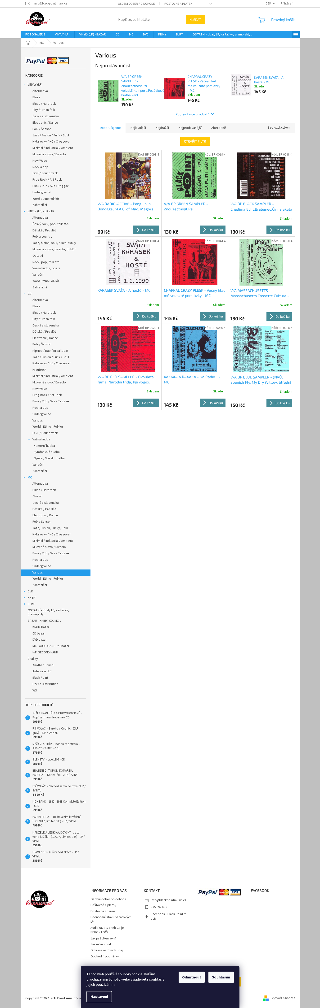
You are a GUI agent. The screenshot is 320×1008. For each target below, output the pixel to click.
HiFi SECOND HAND (45, 652)
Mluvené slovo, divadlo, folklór (54, 249)
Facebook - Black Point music (168, 916)
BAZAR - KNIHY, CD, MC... (44, 620)
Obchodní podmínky (104, 956)
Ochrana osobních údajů (107, 950)
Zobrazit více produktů (192, 114)
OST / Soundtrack (45, 173)
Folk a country (42, 236)
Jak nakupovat (100, 944)
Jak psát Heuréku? (103, 938)
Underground (41, 192)
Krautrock (39, 369)
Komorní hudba (44, 445)
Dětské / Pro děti (44, 230)
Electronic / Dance (45, 122)
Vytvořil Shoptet (283, 998)
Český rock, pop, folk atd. (50, 224)
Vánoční (37, 274)
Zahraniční (39, 205)
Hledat (195, 19)
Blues (36, 97)
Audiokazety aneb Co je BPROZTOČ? (107, 930)
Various (37, 420)
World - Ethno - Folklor (47, 426)
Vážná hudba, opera (46, 268)
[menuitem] (35, 34)
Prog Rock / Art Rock (47, 179)
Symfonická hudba (47, 452)
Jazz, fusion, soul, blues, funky (54, 243)
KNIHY (32, 597)
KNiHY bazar (40, 627)
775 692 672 (159, 907)
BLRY (31, 604)
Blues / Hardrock (44, 103)
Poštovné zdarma (103, 911)
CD (30, 293)
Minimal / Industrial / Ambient (52, 148)
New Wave (39, 160)
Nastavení (99, 996)
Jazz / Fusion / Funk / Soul (50, 135)
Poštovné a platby (178, 4)
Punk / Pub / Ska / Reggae (50, 186)
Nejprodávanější (190, 128)
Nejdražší (162, 128)
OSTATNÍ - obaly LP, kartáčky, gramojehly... (48, 612)
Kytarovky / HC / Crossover (51, 141)
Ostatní (37, 255)
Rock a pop (40, 167)
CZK (269, 3)
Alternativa (40, 91)
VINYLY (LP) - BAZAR (41, 211)
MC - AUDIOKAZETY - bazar (50, 646)
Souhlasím (221, 977)
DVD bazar (39, 639)
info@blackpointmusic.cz (168, 900)
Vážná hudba (41, 439)
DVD (30, 591)
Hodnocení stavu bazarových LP (110, 919)
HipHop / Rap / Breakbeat (50, 350)
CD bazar (38, 633)
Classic (37, 496)
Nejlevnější (138, 128)
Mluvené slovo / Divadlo (49, 154)
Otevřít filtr (195, 141)
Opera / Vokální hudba (49, 458)
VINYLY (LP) (35, 84)
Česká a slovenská (45, 116)
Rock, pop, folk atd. (46, 262)
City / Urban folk (43, 110)
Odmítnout (191, 977)
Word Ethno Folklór (45, 198)
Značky (33, 658)
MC (30, 477)
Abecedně (218, 128)
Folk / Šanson (41, 129)
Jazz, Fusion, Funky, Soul (50, 528)
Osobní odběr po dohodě (136, 4)
